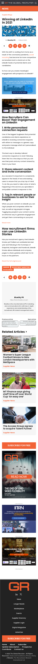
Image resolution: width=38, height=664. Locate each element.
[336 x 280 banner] (19, 519)
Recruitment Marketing (21, 267)
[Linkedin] (10, 46)
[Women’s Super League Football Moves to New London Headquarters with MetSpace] (19, 343)
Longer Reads (19, 604)
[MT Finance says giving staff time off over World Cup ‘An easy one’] (19, 380)
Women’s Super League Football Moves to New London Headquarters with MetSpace (18, 358)
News (19, 599)
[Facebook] (20, 46)
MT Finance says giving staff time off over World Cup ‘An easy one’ (17, 394)
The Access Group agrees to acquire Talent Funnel (18, 427)
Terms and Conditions (17, 656)
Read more (6, 223)
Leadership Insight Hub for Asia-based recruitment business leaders (9, 324)
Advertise (19, 632)
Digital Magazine (19, 627)
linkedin (6, 267)
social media (8, 270)
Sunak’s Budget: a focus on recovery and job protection (28, 323)
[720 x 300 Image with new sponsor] (19, 106)
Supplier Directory (19, 618)
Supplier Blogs (7, 15)
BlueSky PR (11, 40)
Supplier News (9, 366)
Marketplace (19, 609)
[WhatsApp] (24, 46)
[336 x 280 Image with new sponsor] (19, 551)
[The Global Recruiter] (19, 3)
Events (19, 613)
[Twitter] (21, 594)
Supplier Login (19, 623)
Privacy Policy (31, 656)
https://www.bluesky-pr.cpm (19, 300)
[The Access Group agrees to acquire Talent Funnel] (19, 415)
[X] (15, 46)
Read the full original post (11, 261)
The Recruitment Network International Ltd (22, 659)
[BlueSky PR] (4, 40)
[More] (29, 46)
